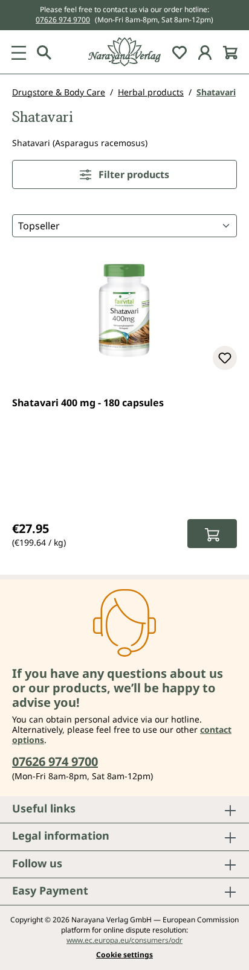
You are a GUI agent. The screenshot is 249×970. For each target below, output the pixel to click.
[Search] (44, 52)
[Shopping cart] (230, 52)
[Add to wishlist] (225, 358)
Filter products (132, 174)
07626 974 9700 (63, 19)
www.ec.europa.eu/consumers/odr (124, 940)
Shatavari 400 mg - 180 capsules (88, 402)
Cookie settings (124, 955)
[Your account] (205, 52)
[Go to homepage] (124, 51)
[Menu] (18, 52)
